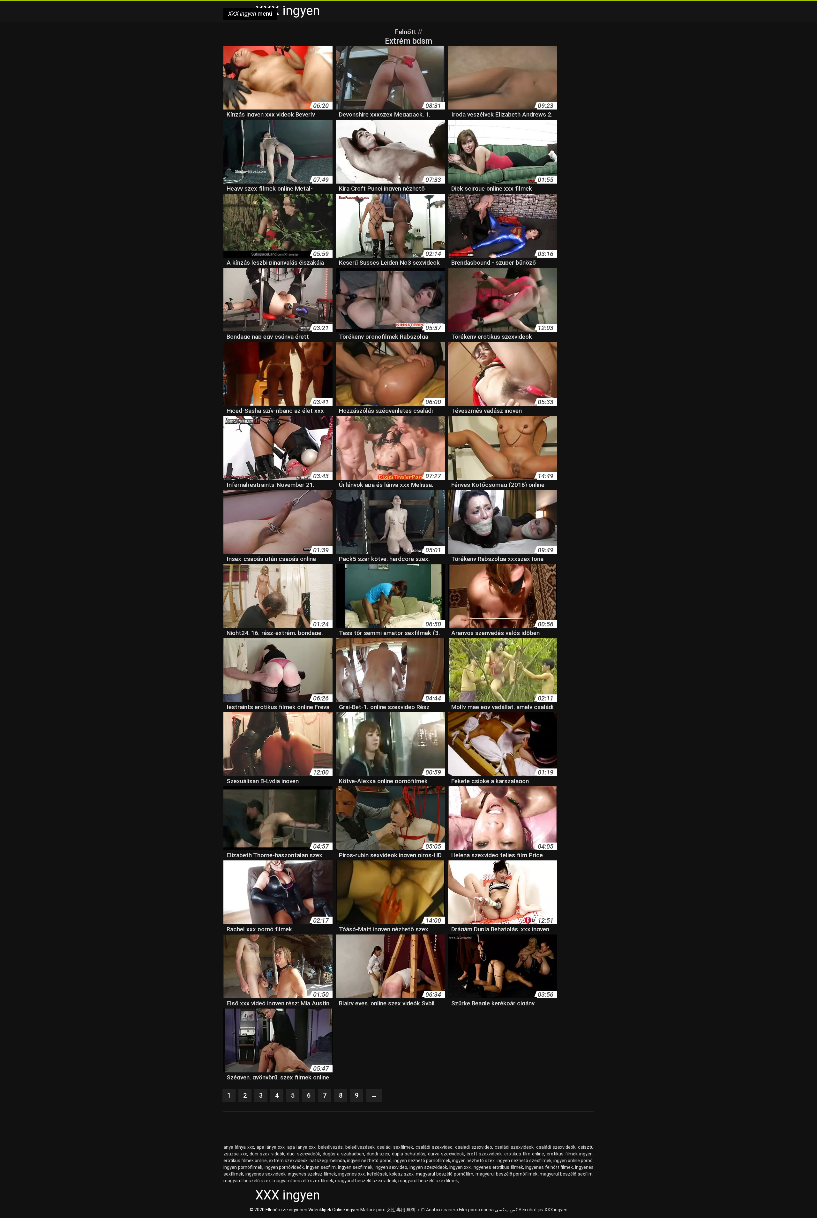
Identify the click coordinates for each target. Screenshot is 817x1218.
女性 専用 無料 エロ (405, 1209)
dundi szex (378, 1153)
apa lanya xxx (301, 1147)
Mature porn (373, 1209)
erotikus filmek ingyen (570, 1153)
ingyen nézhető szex (473, 1160)
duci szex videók (267, 1153)
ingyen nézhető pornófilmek (422, 1160)
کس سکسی (506, 1209)
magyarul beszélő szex (247, 1180)
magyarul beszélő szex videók (365, 1180)
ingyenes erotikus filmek (498, 1167)
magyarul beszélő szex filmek (303, 1180)
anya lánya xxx (238, 1147)
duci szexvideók (303, 1153)
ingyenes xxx (351, 1173)
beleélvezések (360, 1147)
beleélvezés (330, 1147)
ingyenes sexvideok (265, 1173)
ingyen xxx (460, 1167)
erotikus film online (524, 1153)
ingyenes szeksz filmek (312, 1173)
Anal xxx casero (442, 1209)
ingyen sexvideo (391, 1167)
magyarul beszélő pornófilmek (507, 1173)
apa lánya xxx (271, 1147)
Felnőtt (406, 32)
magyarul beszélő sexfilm (566, 1173)
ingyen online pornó (573, 1160)
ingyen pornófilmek (242, 1167)
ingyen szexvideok (428, 1167)
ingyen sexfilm (321, 1167)
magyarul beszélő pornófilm (444, 1173)
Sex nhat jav (531, 1209)
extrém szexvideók (288, 1160)
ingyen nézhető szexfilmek (524, 1160)
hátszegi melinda (327, 1160)
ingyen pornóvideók (284, 1167)
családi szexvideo (434, 1147)
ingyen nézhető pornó (369, 1160)
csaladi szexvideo (473, 1147)
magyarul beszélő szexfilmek (428, 1180)
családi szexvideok (514, 1147)
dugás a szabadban (343, 1153)
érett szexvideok (484, 1153)
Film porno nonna (476, 1209)
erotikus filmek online (245, 1160)
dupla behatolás (408, 1153)
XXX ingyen (555, 1209)
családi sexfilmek (395, 1147)
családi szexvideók (555, 1147)
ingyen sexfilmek (355, 1167)
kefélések (377, 1173)
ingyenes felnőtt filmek (549, 1167)
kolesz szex (401, 1173)
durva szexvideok (446, 1153)
